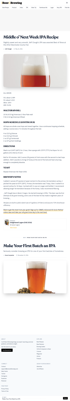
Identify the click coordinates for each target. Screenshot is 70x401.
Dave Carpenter (9, 255)
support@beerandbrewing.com (9, 369)
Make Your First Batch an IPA (11, 399)
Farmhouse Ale (43, 7)
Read (65, 398)
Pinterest (3, 381)
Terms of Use (4, 391)
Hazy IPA (59, 7)
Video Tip (33, 7)
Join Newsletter (7, 350)
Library (38, 356)
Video (21, 7)
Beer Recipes (40, 342)
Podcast (14, 7)
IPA (27, 7)
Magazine (39, 354)
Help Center (4, 371)
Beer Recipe (5, 7)
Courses (39, 351)
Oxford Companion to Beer (44, 349)
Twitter (3, 373)
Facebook (3, 378)
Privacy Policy (5, 389)
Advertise (39, 366)
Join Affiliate (40, 369)
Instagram (4, 376)
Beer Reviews (40, 344)
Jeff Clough (8, 49)
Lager (52, 7)
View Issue (13, 227)
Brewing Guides (41, 346)
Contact (3, 366)
